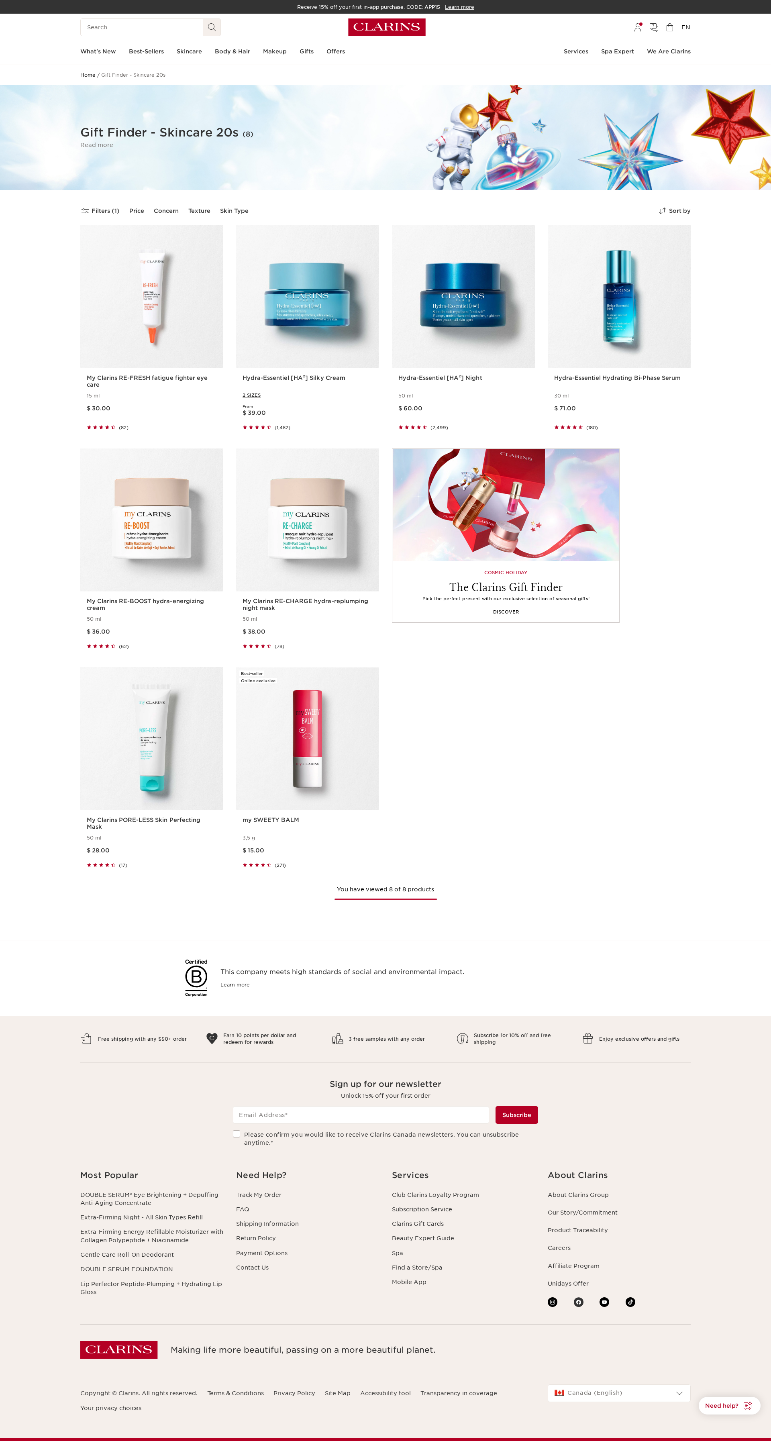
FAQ (242, 1209)
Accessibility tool (385, 1393)
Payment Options (262, 1253)
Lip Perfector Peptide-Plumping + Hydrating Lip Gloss (151, 1288)
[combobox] (619, 1393)
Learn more (235, 985)
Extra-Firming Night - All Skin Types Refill (141, 1217)
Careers (559, 1248)
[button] (96, 145)
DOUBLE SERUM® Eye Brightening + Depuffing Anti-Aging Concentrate (149, 1199)
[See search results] (212, 27)
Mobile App (409, 1282)
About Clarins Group (578, 1195)
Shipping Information (267, 1224)
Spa (397, 1253)
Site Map (338, 1393)
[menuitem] (637, 27)
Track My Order (258, 1195)
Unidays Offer (568, 1283)
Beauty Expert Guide (423, 1238)
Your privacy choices (110, 1408)
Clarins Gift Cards (418, 1224)
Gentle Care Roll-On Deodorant (127, 1254)
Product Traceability (578, 1230)
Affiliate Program (574, 1266)
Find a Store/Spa (417, 1267)
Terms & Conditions (235, 1393)
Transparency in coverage (458, 1393)
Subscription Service (422, 1209)
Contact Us (252, 1267)
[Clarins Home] (387, 27)
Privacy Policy (294, 1393)
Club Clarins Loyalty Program (435, 1195)
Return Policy (256, 1238)
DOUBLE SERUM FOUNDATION (126, 1269)
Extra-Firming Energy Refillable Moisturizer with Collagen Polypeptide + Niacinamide (151, 1236)
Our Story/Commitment (583, 1212)
